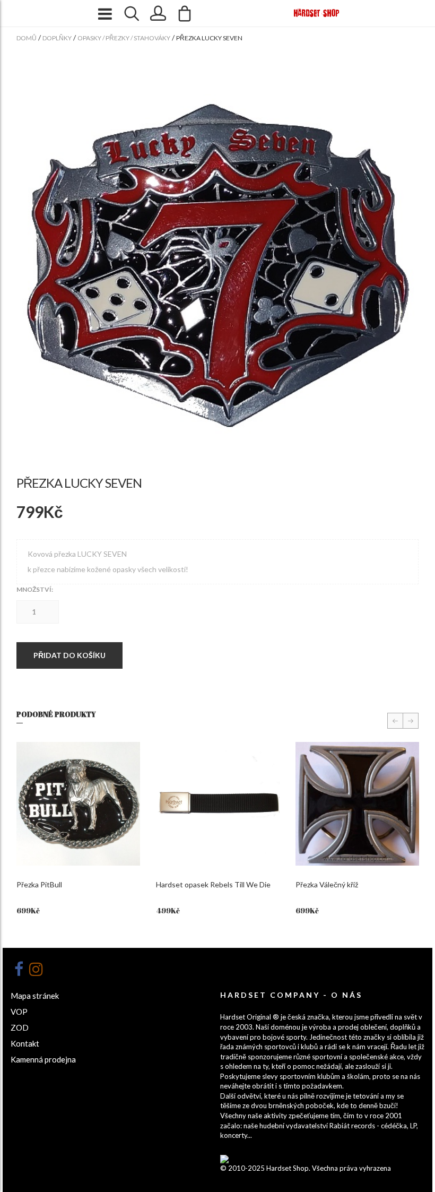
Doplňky (57, 38)
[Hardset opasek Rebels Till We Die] (218, 804)
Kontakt (25, 1043)
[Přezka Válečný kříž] (357, 804)
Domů (26, 38)
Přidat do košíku (69, 655)
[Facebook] (19, 969)
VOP (19, 1011)
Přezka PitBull (39, 884)
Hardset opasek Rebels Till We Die (213, 884)
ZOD (20, 1027)
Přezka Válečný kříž (326, 884)
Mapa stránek (35, 995)
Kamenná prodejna (43, 1059)
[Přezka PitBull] (78, 804)
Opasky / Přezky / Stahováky (123, 38)
